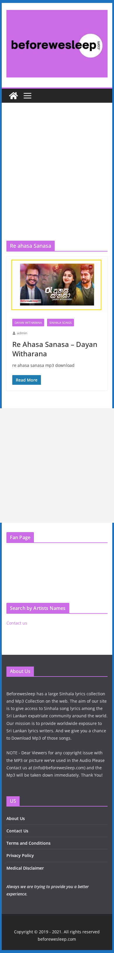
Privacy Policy (20, 855)
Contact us (16, 623)
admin (22, 332)
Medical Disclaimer (25, 868)
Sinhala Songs (60, 323)
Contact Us (17, 831)
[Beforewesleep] (13, 96)
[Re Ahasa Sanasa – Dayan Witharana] (57, 284)
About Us (15, 818)
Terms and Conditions (28, 843)
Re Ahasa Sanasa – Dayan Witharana (54, 348)
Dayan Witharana (28, 323)
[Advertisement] (57, 180)
